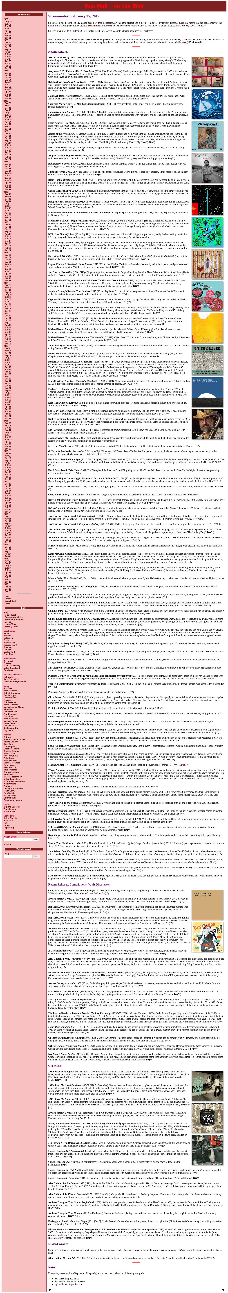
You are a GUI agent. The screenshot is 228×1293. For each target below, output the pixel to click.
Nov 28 (8, 75)
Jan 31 (8, 38)
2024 (6, 70)
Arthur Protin (10, 811)
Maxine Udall (10, 795)
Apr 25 (8, 152)
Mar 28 (8, 154)
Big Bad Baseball (12, 807)
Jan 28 (8, 98)
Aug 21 (8, 393)
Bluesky (7, 663)
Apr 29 (8, 91)
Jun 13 (8, 362)
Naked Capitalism (12, 779)
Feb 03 (8, 477)
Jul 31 (8, 24)
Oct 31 (8, 77)
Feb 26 (8, 446)
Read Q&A (8, 820)
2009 (6, 544)
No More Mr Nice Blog (14, 781)
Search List (10, 601)
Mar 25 (8, 94)
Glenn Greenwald (12, 763)
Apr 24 (8, 122)
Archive (7, 635)
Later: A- (184, 764)
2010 (6, 514)
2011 (6, 481)
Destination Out (11, 728)
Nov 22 (8, 383)
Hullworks (8, 677)
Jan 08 (8, 344)
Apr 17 (8, 572)
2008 (6, 558)
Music (6, 633)
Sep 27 (8, 551)
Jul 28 (8, 54)
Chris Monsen (10, 712)
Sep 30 (8, 80)
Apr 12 (8, 502)
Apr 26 (8, 182)
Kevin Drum (9, 753)
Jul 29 (8, 236)
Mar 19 (8, 411)
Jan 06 (8, 542)
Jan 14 (8, 479)
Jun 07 (8, 498)
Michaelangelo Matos (14, 707)
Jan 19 (8, 418)
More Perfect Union (13, 777)
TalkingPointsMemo (13, 788)
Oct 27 (8, 47)
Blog (6, 612)
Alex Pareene (10, 784)
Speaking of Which (13, 617)
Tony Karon (9, 765)
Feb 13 (8, 372)
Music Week (10, 615)
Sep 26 (8, 140)
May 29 (8, 119)
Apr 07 (8, 575)
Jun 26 (8, 87)
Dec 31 (8, 42)
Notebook (8, 638)
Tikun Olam (9, 791)
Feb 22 (8, 187)
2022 (6, 131)
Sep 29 (8, 49)
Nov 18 (8, 351)
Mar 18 (8, 369)
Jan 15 (8, 509)
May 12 (8, 365)
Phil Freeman (10, 702)
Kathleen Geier (11, 760)
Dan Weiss (9, 726)
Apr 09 (8, 535)
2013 (6, 421)
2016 (6, 313)
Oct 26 (8, 168)
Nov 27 (8, 105)
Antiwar (7, 737)
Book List (8, 654)
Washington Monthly (13, 800)
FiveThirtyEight (11, 756)
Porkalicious (10, 809)
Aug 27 (8, 82)
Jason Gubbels (11, 705)
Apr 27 (8, 213)
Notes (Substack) (12, 668)
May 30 (8, 150)
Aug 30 (8, 173)
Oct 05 (8, 488)
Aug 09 (8, 493)
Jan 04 (8, 512)
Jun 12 (8, 467)
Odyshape (8, 730)
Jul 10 (8, 495)
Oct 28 (8, 229)
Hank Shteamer (11, 719)
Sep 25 (8, 110)
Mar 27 (8, 124)
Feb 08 (8, 507)
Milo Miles (8, 709)
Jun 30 (8, 56)
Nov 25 (8, 45)
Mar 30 (8, 215)
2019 (6, 222)
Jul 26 (8, 175)
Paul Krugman (10, 770)
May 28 (8, 28)
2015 (6, 346)
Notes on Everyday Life (15, 682)
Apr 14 (8, 367)
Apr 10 (8, 472)
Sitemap (7, 647)
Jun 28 (8, 178)
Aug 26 (8, 52)
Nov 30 (8, 196)
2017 (6, 283)
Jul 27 (8, 206)
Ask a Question (11, 818)
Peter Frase (9, 758)
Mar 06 (8, 474)
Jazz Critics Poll (11, 679)
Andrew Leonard (11, 772)
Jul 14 (8, 570)
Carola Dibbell (10, 698)
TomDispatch (10, 793)
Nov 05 (8, 519)
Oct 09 (8, 521)
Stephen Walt (10, 798)
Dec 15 (8, 348)
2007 (6, 584)
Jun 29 (8, 208)
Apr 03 (8, 409)
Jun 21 (8, 400)
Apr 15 (8, 407)
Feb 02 (8, 579)
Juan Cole (8, 744)
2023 (6, 101)
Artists (8, 599)
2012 (6, 451)
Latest (8, 603)
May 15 (8, 470)
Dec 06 (8, 547)
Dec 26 (8, 586)
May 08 (8, 533)
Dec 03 (8, 591)
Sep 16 (8, 355)
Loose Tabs (10, 624)
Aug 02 (8, 556)
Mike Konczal (10, 767)
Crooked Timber (11, 749)
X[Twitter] (8, 661)
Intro (7, 596)
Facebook (8, 670)
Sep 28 (8, 201)
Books (7, 622)
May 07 (8, 500)
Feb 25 (8, 248)
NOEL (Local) (11, 626)
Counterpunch (10, 746)
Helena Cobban (11, 742)
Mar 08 (8, 505)
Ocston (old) (9, 652)
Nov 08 (8, 549)
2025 (6, 40)
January (184, 25)
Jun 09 (8, 530)
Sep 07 (8, 523)
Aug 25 (8, 325)
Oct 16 (8, 458)
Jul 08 (8, 397)
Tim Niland (9, 716)
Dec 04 (8, 516)
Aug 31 (8, 204)
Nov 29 (8, 166)
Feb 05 (8, 540)
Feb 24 (8, 218)
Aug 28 (8, 112)
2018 (6, 253)
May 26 (8, 332)
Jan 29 (8, 449)
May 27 (8, 59)
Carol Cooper (10, 695)
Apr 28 (8, 31)
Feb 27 (8, 126)
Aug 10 (8, 526)
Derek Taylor (10, 723)
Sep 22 (8, 323)
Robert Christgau (12, 693)
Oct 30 (8, 428)
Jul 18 (8, 465)
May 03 (8, 404)
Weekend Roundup (13, 619)
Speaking (9, 827)
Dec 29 (8, 423)
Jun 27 (8, 26)
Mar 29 (8, 185)
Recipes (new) (10, 645)
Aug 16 (8, 554)
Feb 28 (8, 35)
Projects (7, 640)
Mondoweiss (10, 774)
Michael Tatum (11, 721)
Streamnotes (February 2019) (103, 25)
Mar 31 (8, 33)
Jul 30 (8, 327)
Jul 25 (8, 145)
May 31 (8, 271)
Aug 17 (8, 463)
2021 (6, 161)
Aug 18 (8, 358)
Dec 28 (8, 194)
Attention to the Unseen (15, 739)
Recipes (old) (10, 642)
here (184, 42)
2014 (6, 376)
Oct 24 (8, 353)
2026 (6, 19)
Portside (8, 786)
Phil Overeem (10, 714)
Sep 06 (8, 491)
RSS (6, 823)
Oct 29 (8, 199)
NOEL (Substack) (12, 665)
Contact (7, 649)
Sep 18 (8, 460)
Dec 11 (8, 381)
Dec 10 (8, 484)
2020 (6, 192)
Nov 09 (8, 486)
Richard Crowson (12, 751)
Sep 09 (8, 390)
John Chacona (10, 691)
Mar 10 (8, 537)
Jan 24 (8, 374)
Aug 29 (8, 21)
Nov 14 (8, 561)
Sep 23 (8, 563)
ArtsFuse (8, 688)
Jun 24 (8, 239)
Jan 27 (8, 68)
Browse (7, 844)
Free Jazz (8, 700)
